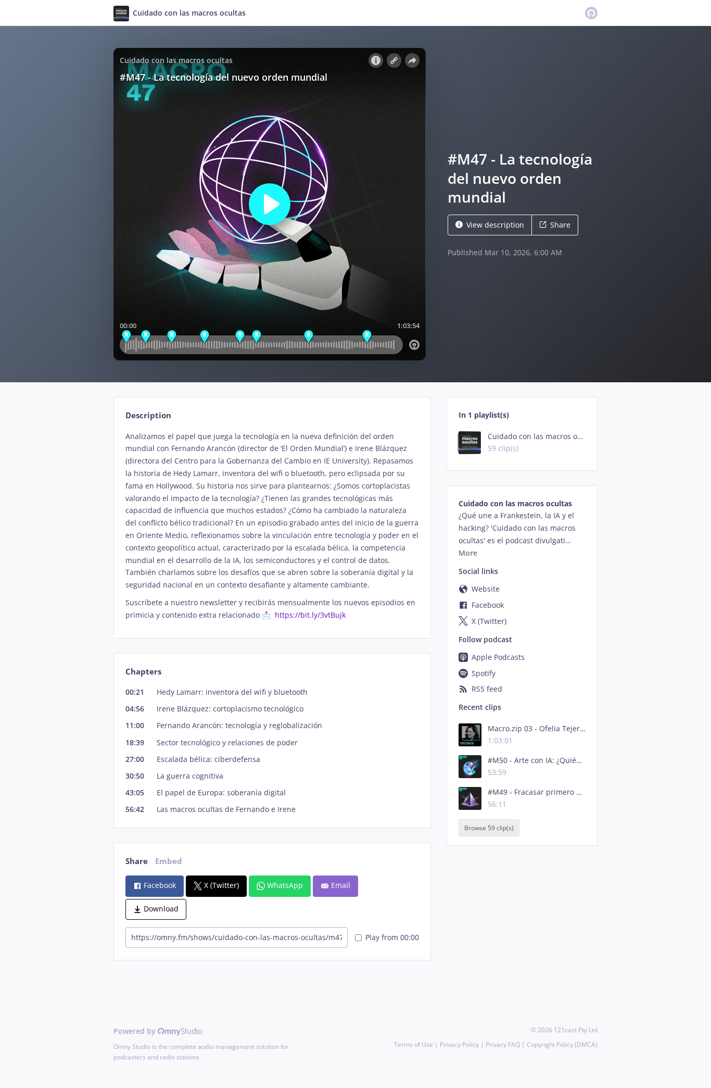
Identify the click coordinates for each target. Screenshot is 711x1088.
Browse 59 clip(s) (489, 827)
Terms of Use (413, 1044)
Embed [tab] (168, 861)
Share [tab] (136, 861)
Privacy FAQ (503, 1044)
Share (560, 225)
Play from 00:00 (392, 937)
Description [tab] (148, 415)
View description (495, 225)
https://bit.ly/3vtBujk (310, 615)
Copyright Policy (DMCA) (562, 1044)
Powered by (135, 1031)
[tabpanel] (271, 525)
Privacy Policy (459, 1044)
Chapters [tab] (143, 671)
